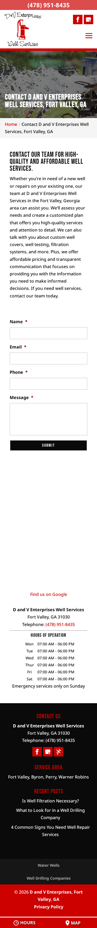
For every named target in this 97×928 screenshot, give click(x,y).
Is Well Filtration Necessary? (50, 801)
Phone (19, 372)
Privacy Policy (48, 907)
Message (21, 397)
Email (18, 347)
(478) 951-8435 (48, 5)
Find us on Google (48, 594)
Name (18, 322)
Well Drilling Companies (49, 878)
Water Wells (49, 865)
